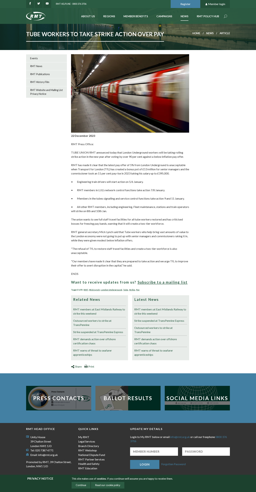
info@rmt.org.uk (48, 454)
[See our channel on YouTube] (47, 4)
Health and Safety (88, 463)
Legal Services (86, 441)
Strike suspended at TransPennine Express (98, 332)
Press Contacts (58, 398)
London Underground (111, 290)
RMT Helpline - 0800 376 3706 (71, 3)
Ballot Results (128, 398)
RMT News (36, 66)
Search (225, 16)
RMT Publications (40, 74)
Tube (125, 290)
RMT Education (87, 468)
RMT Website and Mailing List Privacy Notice (46, 92)
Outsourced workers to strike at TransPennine (92, 322)
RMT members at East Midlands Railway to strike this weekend (99, 311)
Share (78, 366)
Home (196, 33)
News (184, 16)
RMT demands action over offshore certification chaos (94, 341)
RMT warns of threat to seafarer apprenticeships (92, 352)
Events (34, 58)
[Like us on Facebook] (30, 4)
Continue (81, 485)
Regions (109, 16)
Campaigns (164, 16)
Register (185, 4)
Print (91, 366)
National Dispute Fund (91, 454)
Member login (216, 4)
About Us (88, 16)
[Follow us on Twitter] (39, 4)
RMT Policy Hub (208, 16)
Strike (132, 290)
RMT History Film (39, 82)
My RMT (83, 437)
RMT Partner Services (91, 459)
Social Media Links (197, 398)
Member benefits (135, 16)
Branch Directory (88, 446)
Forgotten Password (173, 464)
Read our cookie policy (107, 485)
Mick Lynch (94, 290)
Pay (138, 290)
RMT (86, 290)
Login (145, 464)
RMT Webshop (87, 450)
